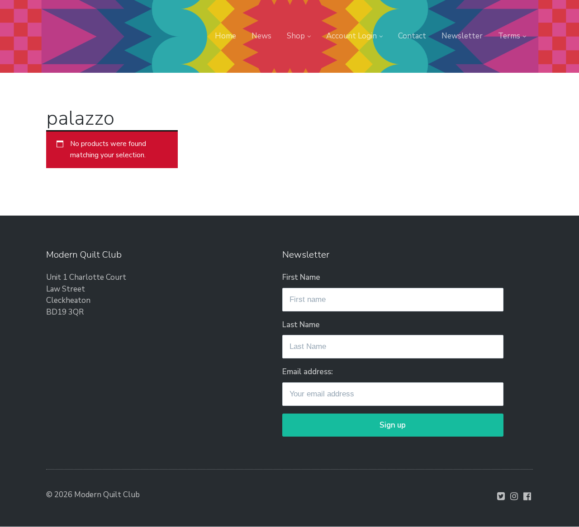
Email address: (307, 372)
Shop (296, 36)
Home (225, 36)
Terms (509, 36)
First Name (301, 277)
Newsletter (462, 36)
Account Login (351, 36)
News (261, 36)
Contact (412, 36)
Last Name (301, 325)
